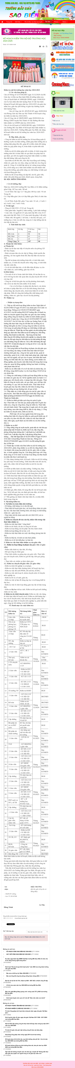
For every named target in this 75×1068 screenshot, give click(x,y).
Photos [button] (56, 22)
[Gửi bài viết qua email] (40, 46)
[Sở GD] (62, 67)
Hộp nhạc (59, 116)
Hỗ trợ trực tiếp (58, 30)
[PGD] (62, 75)
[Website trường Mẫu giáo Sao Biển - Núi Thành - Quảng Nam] (21, 10)
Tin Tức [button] (47, 22)
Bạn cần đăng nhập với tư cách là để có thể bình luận (25, 938)
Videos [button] (64, 22)
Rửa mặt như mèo (59, 111)
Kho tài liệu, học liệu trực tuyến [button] (33, 22)
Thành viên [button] (9, 25)
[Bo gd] (62, 60)
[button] (63, 103)
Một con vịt (56, 120)
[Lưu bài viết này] (47, 46)
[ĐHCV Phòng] (62, 45)
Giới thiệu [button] (18, 22)
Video (58, 93)
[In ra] (44, 46)
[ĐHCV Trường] (62, 53)
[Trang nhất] (2, 22)
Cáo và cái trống (58, 139)
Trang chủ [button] (9, 22)
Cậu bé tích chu (58, 135)
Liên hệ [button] (19, 25)
